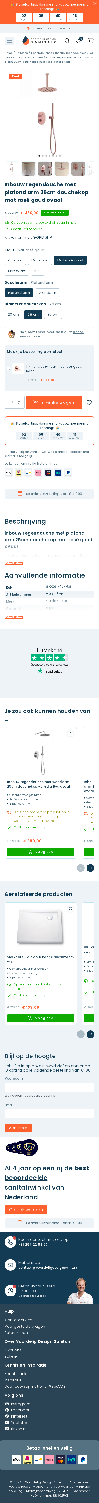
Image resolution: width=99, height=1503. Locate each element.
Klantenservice (18, 1320)
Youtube (19, 1423)
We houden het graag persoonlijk (30, 1096)
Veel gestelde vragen (25, 1326)
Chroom (15, 260)
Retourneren (16, 1332)
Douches (22, 53)
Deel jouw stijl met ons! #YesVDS (35, 1386)
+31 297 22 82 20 (33, 1244)
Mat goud (40, 260)
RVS (37, 271)
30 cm (53, 314)
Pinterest (19, 1416)
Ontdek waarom (26, 1210)
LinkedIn (18, 1429)
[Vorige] (81, 868)
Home (9, 53)
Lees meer (14, 563)
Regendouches (41, 53)
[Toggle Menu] (9, 41)
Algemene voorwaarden (56, 1487)
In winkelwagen (57, 402)
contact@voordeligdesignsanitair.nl (50, 1267)
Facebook (20, 1410)
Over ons (13, 1350)
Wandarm (47, 292)
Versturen (18, 1128)
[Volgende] (90, 868)
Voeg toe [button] (44, 851)
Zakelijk (11, 1356)
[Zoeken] (67, 40)
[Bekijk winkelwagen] (91, 40)
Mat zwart (17, 271)
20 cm (13, 314)
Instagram (20, 1404)
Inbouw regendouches (70, 53)
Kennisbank (15, 1374)
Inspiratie (13, 1380)
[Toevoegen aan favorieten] (89, 402)
